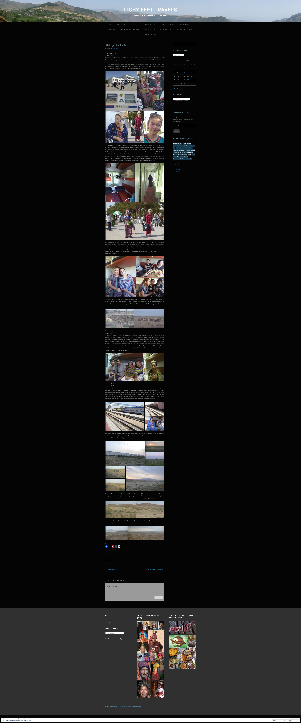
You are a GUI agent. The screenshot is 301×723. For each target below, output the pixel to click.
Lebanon (190, 148)
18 (194, 76)
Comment (158, 597)
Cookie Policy (30, 720)
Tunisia (193, 154)
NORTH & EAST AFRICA (168, 24)
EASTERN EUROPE (165, 29)
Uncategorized (177, 159)
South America (150, 29)
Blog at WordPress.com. (111, 706)
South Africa (176, 154)
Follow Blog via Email (181, 112)
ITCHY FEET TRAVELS (150, 9)
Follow (176, 131)
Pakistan (188, 150)
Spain (181, 154)
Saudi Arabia (189, 152)
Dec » (177, 88)
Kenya (181, 148)
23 (188, 80)
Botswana (181, 145)
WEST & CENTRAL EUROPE (184, 29)
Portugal (179, 152)
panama (193, 150)
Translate (185, 100)
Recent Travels (150, 34)
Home (110, 24)
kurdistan (185, 148)
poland (175, 152)
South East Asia (150, 24)
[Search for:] (184, 44)
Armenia (189, 143)
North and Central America (130, 29)
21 (181, 80)
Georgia (193, 145)
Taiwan (189, 154)
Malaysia (175, 150)
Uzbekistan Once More (186, 159)
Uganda (186, 156)
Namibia (180, 150)
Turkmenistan (158, 559)
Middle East (112, 29)
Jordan (177, 148)
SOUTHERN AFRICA (185, 24)
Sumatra (185, 154)
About (117, 24)
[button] (121, 81)
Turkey (175, 156)
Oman (184, 150)
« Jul (174, 88)
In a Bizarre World (112, 569)
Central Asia (135, 24)
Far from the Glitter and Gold (155, 569)
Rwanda (184, 152)
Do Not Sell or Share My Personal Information (129, 706)
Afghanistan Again (177, 143)
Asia (124, 24)
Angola (184, 143)
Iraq (174, 148)
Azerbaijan (176, 145)
